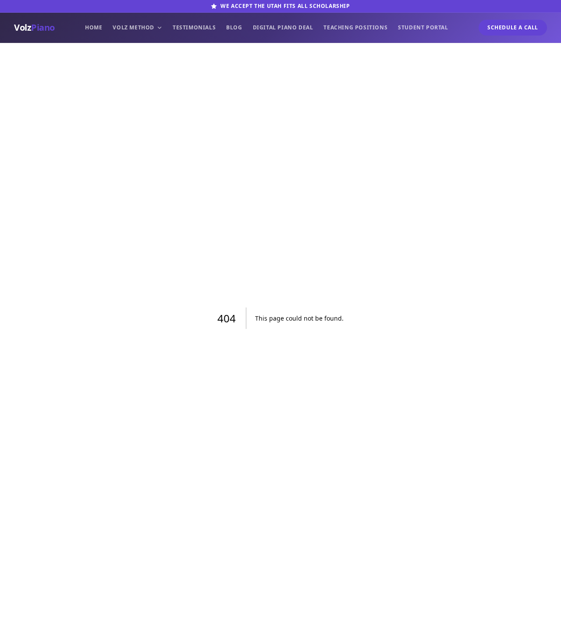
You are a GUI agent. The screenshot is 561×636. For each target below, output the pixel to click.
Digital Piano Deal (283, 27)
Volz (34, 27)
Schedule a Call (512, 27)
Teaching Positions (355, 27)
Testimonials (194, 27)
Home (93, 27)
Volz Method (133, 27)
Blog (234, 27)
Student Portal (423, 27)
